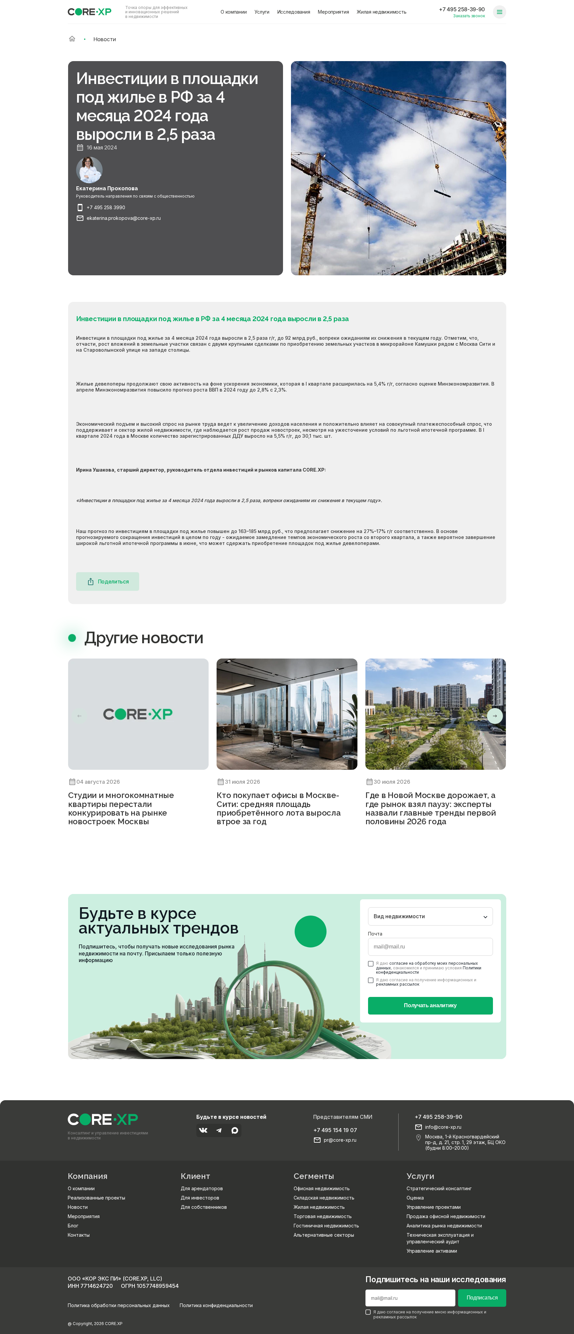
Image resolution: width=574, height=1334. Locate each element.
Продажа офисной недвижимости (446, 1216)
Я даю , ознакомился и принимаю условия (428, 967)
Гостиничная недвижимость (326, 1225)
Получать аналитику (430, 1005)
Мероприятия (333, 12)
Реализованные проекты (96, 1198)
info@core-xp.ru (443, 1127)
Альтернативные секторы (324, 1235)
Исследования (293, 12)
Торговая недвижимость (323, 1216)
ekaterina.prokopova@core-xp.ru (124, 218)
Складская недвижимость (324, 1198)
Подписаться (482, 1297)
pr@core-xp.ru (340, 1140)
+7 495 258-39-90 (462, 9)
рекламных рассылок (397, 984)
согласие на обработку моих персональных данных (427, 965)
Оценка (415, 1198)
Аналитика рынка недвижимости (444, 1225)
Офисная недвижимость (322, 1188)
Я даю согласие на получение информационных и (426, 982)
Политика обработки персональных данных (119, 1305)
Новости (78, 1207)
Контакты (79, 1235)
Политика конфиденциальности (216, 1305)
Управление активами (432, 1251)
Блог (73, 1225)
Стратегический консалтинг (439, 1188)
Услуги (261, 12)
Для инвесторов (200, 1198)
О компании (233, 12)
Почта (375, 933)
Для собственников (204, 1207)
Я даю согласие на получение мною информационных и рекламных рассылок (429, 1314)
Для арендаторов (202, 1188)
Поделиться (113, 581)
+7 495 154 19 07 (335, 1130)
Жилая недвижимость (381, 12)
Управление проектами (434, 1207)
